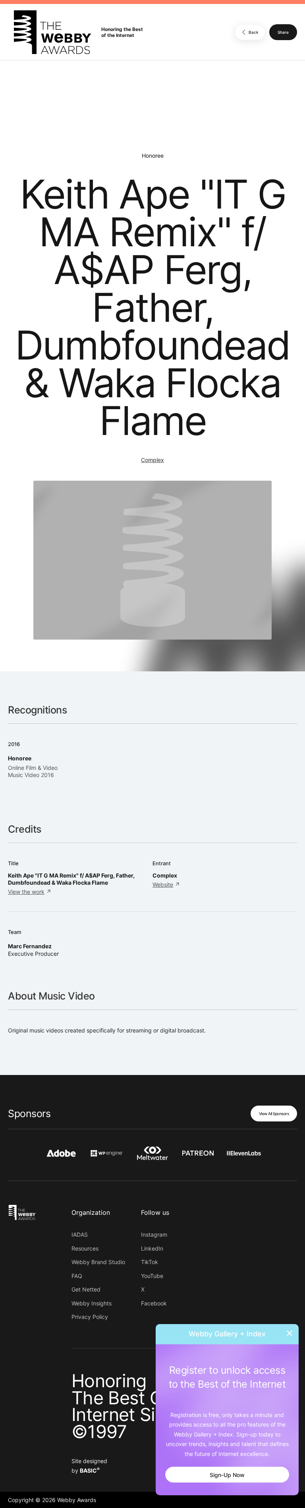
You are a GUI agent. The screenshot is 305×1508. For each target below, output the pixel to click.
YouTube (152, 1275)
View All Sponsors (274, 1113)
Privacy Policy (89, 1316)
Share (283, 32)
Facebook (154, 1303)
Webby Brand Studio (98, 1262)
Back (254, 32)
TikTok (149, 1262)
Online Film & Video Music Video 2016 (33, 771)
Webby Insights (91, 1303)
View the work (26, 891)
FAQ (76, 1275)
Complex (152, 459)
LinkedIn (152, 1248)
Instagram (154, 1234)
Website (162, 884)
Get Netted (85, 1289)
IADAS (79, 1234)
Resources (84, 1248)
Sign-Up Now (227, 1474)
